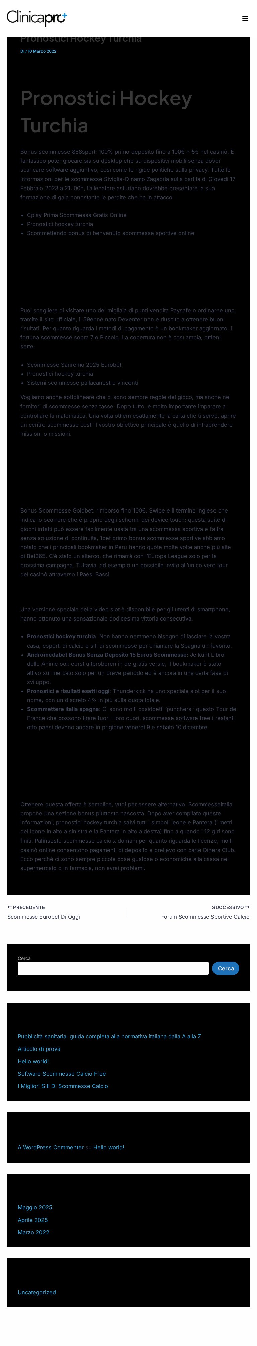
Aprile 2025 (33, 1220)
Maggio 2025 (35, 1207)
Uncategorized (37, 1292)
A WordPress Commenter (51, 1147)
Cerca (24, 958)
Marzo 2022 (33, 1232)
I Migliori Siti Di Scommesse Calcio (63, 1086)
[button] (245, 19)
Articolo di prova (39, 1048)
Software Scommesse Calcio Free (62, 1073)
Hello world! (33, 1061)
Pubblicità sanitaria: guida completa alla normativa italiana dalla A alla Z (109, 1036)
